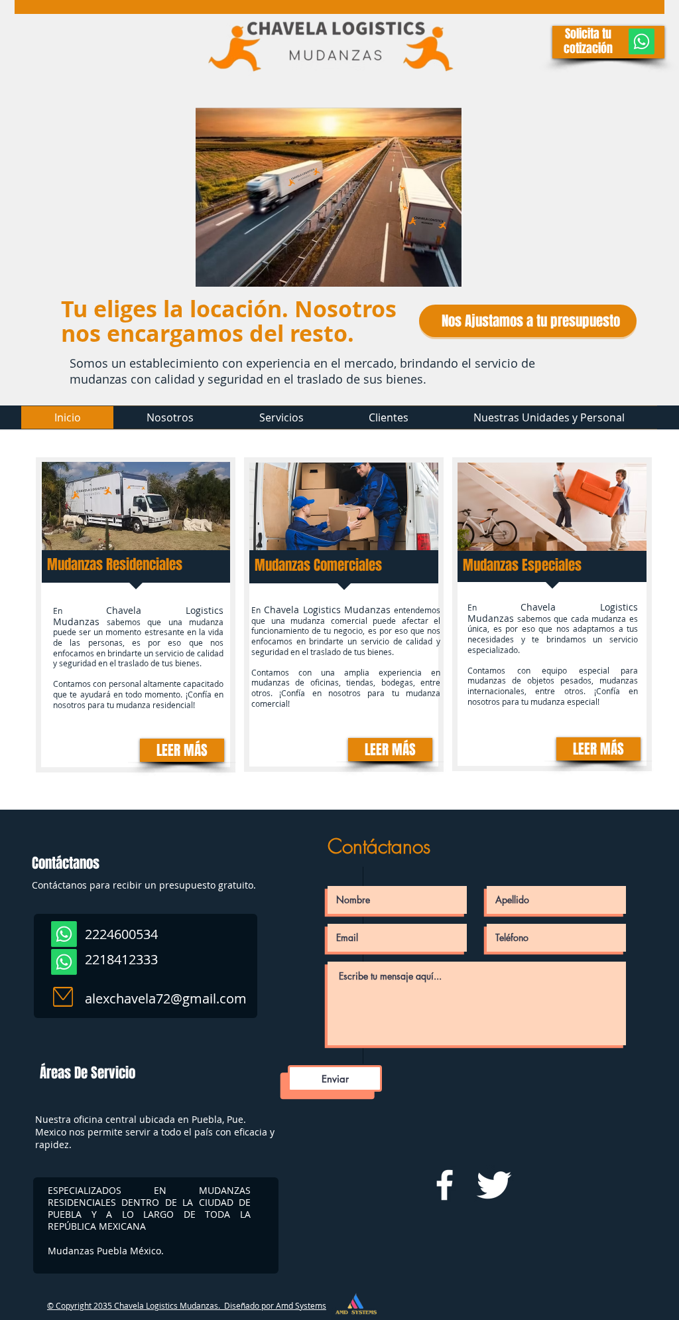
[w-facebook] (444, 1185)
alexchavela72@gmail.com (166, 998)
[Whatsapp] (641, 41)
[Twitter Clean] (493, 1185)
